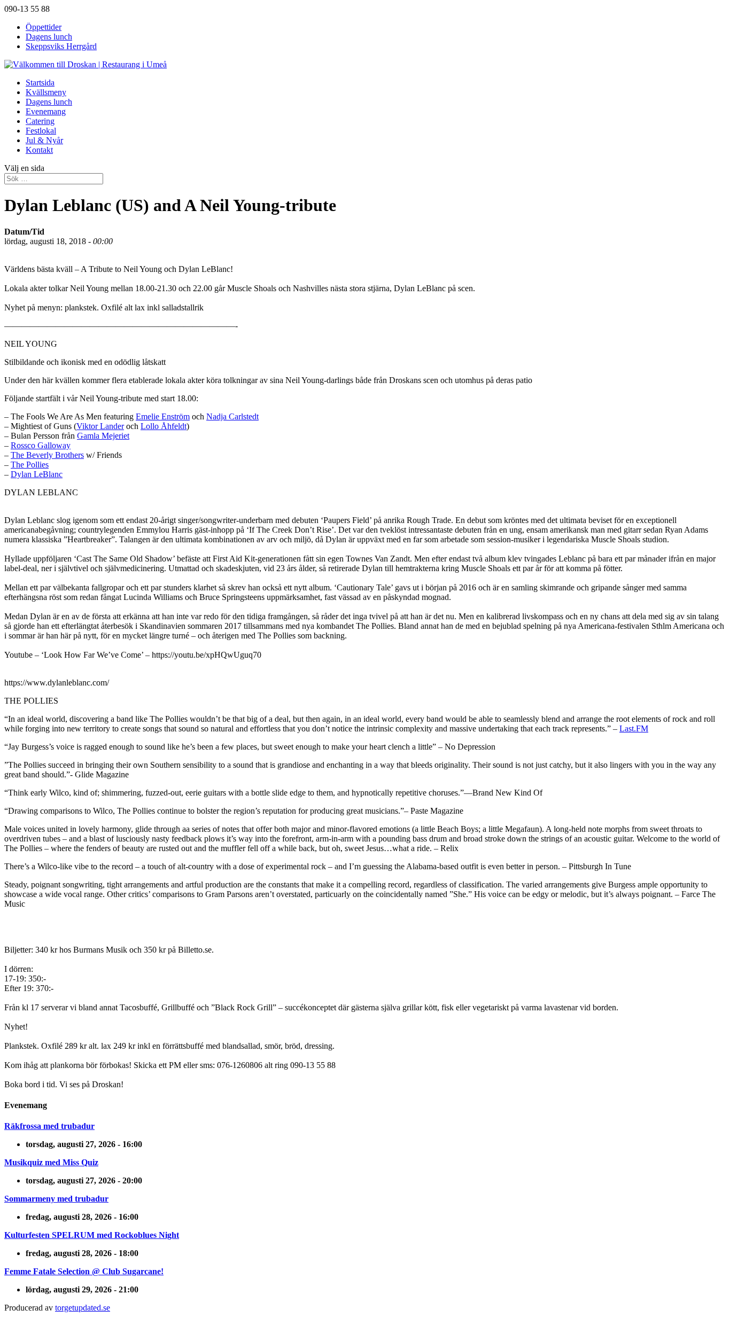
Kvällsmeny (46, 92)
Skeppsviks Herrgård (61, 46)
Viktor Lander (100, 426)
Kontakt (39, 149)
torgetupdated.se (82, 1307)
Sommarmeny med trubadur (56, 1198)
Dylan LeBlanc (37, 474)
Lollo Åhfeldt (164, 426)
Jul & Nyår (44, 140)
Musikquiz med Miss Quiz (51, 1162)
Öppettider (43, 27)
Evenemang (46, 111)
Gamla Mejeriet (103, 435)
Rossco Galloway (41, 445)
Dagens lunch (49, 36)
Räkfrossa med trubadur (49, 1126)
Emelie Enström (163, 416)
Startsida (40, 82)
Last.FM (633, 728)
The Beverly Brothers (47, 454)
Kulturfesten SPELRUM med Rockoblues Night (91, 1235)
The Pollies (30, 464)
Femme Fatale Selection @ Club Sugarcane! (84, 1271)
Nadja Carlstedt (232, 416)
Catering (40, 121)
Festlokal (41, 130)
